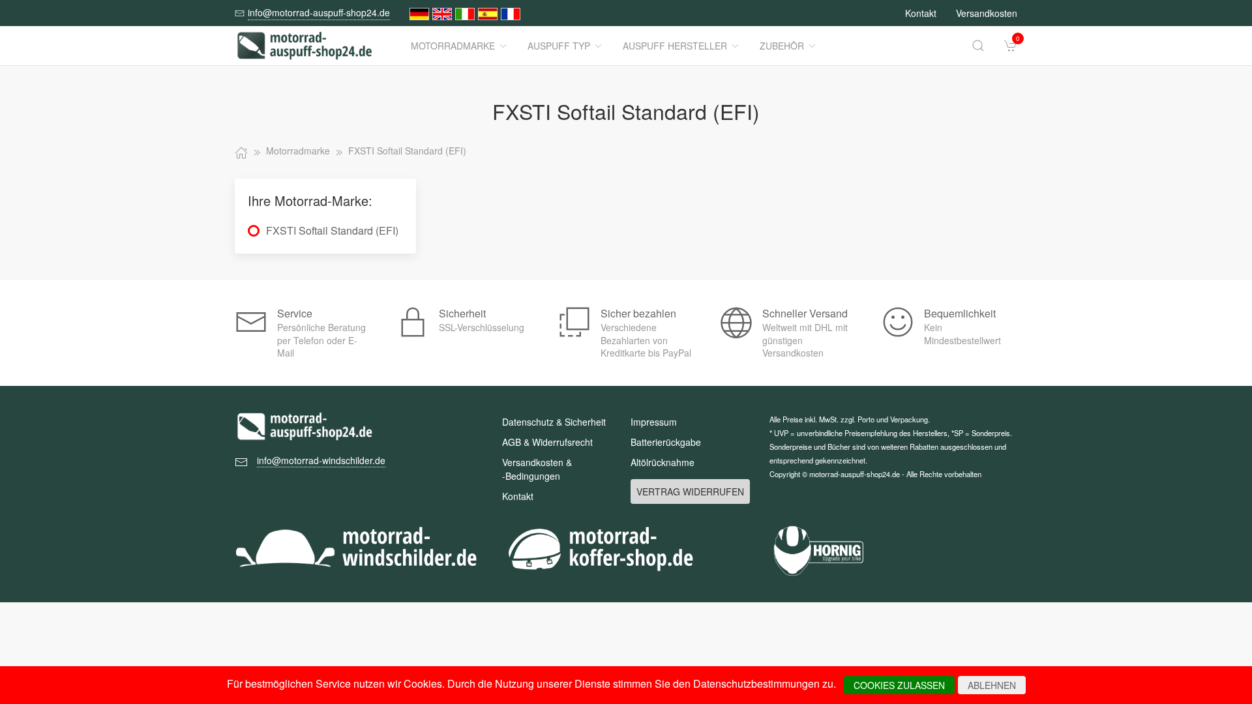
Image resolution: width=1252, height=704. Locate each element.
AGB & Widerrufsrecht (547, 441)
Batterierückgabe (666, 441)
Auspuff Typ (559, 45)
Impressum (654, 421)
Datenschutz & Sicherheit (554, 421)
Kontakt (920, 13)
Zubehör (782, 45)
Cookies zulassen (899, 685)
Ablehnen (992, 685)
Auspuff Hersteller (675, 45)
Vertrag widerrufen (690, 491)
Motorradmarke (453, 45)
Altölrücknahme (662, 462)
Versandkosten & (537, 469)
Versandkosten (986, 13)
